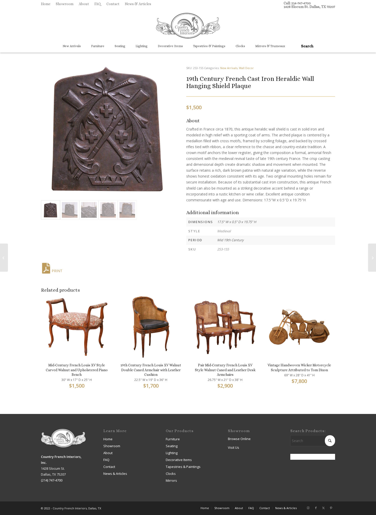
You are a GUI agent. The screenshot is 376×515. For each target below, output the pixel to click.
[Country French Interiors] (188, 26)
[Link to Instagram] (308, 508)
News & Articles (138, 4)
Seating (172, 446)
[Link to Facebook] (316, 508)
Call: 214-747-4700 (297, 3)
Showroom (64, 4)
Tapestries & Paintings (183, 466)
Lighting (172, 453)
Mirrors (171, 480)
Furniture (173, 439)
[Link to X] (323, 508)
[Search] (305, 46)
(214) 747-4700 (51, 480)
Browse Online (239, 438)
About (84, 4)
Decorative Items (179, 459)
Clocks (171, 473)
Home (45, 4)
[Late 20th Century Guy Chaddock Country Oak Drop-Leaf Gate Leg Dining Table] (4, 258)
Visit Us (233, 447)
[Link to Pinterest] (331, 508)
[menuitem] (47, 4)
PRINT (57, 270)
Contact (112, 4)
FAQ (97, 4)
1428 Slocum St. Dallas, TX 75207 (309, 7)
